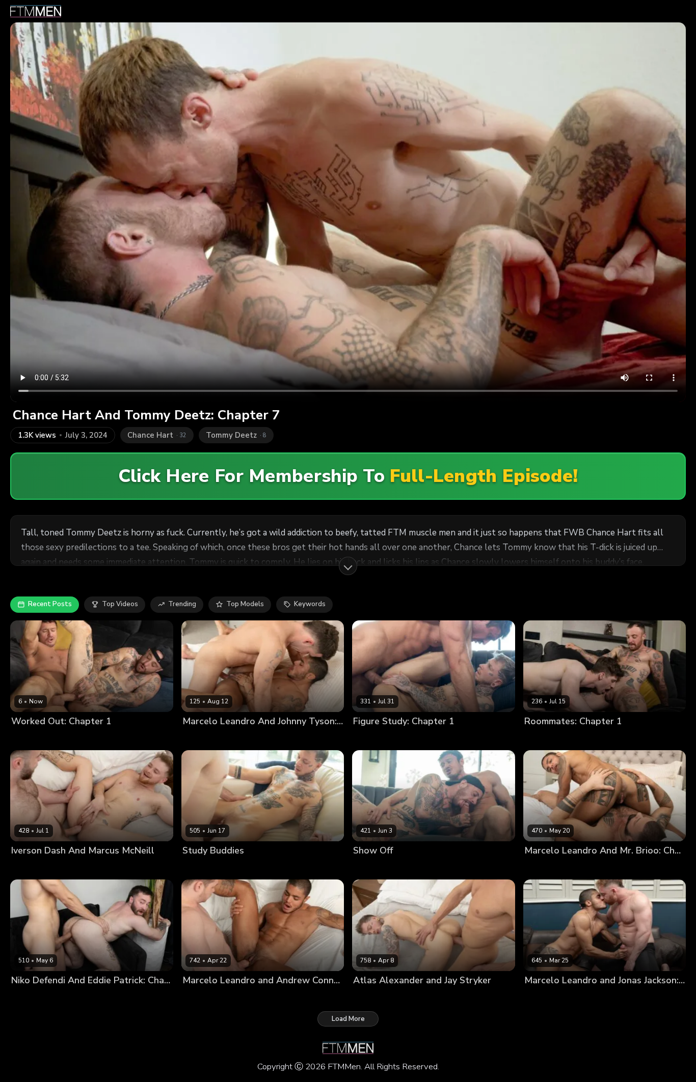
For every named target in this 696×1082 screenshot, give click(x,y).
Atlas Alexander (410, 738)
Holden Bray (589, 738)
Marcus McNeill (81, 868)
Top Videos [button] (120, 604)
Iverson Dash (32, 868)
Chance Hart (62, 738)
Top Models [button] (245, 604)
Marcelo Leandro (257, 738)
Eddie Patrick (32, 997)
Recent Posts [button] (50, 604)
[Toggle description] (348, 566)
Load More (348, 1018)
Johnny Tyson (204, 738)
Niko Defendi (77, 997)
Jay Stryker (427, 997)
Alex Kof (25, 738)
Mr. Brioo (596, 868)
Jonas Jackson (546, 997)
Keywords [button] (310, 604)
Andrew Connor (208, 997)
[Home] (35, 11)
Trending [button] (182, 604)
